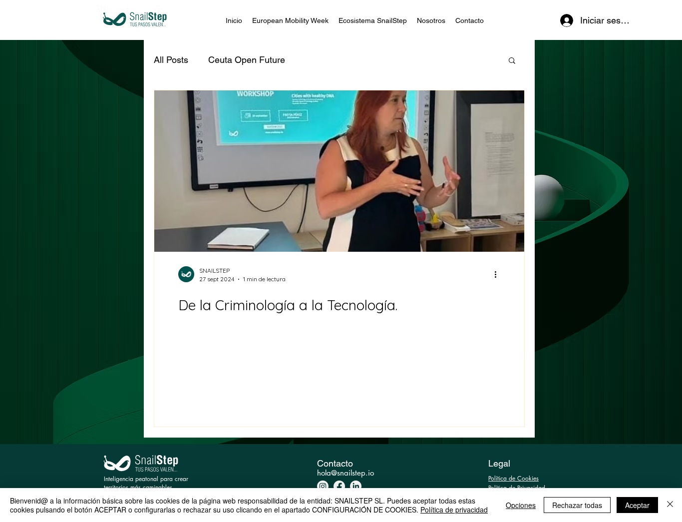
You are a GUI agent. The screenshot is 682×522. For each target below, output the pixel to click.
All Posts (171, 59)
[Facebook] (339, 486)
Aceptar (637, 505)
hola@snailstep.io (345, 473)
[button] (512, 61)
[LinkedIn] (355, 486)
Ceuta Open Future (246, 59)
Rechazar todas (577, 505)
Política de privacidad (454, 510)
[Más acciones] (499, 274)
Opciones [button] (521, 505)
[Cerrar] (670, 505)
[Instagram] (323, 486)
